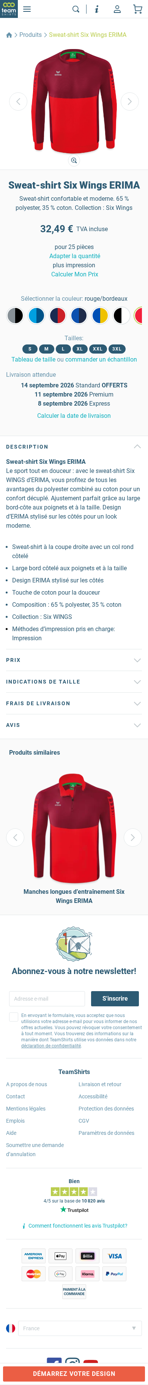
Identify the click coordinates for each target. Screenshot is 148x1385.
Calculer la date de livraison (74, 415)
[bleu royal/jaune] (100, 315)
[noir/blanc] (121, 315)
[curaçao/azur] (36, 315)
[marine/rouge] (58, 315)
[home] (9, 35)
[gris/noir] (15, 315)
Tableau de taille (33, 359)
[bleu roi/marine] (79, 315)
